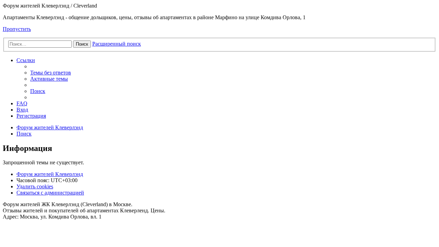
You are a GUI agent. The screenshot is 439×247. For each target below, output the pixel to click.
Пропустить (17, 29)
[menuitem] (50, 72)
